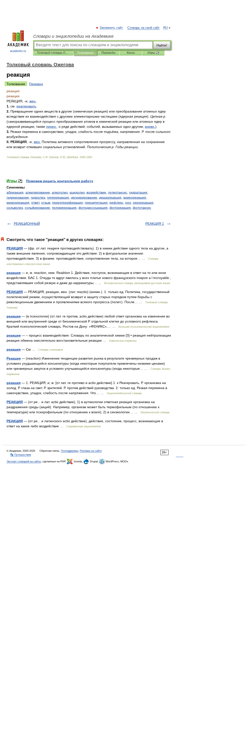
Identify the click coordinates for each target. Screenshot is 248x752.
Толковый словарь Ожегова (53, 52)
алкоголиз (60, 192)
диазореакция (110, 197)
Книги (131, 52)
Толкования (85, 52)
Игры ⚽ (153, 52)
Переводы (108, 52)
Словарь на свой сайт (143, 28)
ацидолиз (77, 192)
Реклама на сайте (91, 450)
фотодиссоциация (93, 208)
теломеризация (64, 208)
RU (165, 28)
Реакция (14, 358)
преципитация (96, 202)
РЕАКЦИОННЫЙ (27, 224)
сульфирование (37, 208)
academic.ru (18, 51)
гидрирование (18, 197)
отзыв (45, 202)
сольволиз (15, 208)
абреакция (15, 192)
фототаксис (142, 208)
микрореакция (18, 202)
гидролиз (38, 197)
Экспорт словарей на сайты (24, 461)
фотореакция (120, 208)
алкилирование (37, 192)
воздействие (96, 192)
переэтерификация (67, 202)
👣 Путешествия (20, 454)
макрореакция (134, 197)
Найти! (161, 45)
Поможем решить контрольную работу (59, 181)
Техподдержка (69, 450)
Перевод (36, 84)
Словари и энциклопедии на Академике (73, 36)
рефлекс (116, 202)
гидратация (138, 192)
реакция (14, 273)
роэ (128, 202)
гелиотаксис (117, 192)
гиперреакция (58, 197)
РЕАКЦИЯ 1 (154, 224)
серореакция (143, 202)
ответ (35, 202)
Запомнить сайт (111, 28)
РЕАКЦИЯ (15, 248)
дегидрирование (84, 197)
